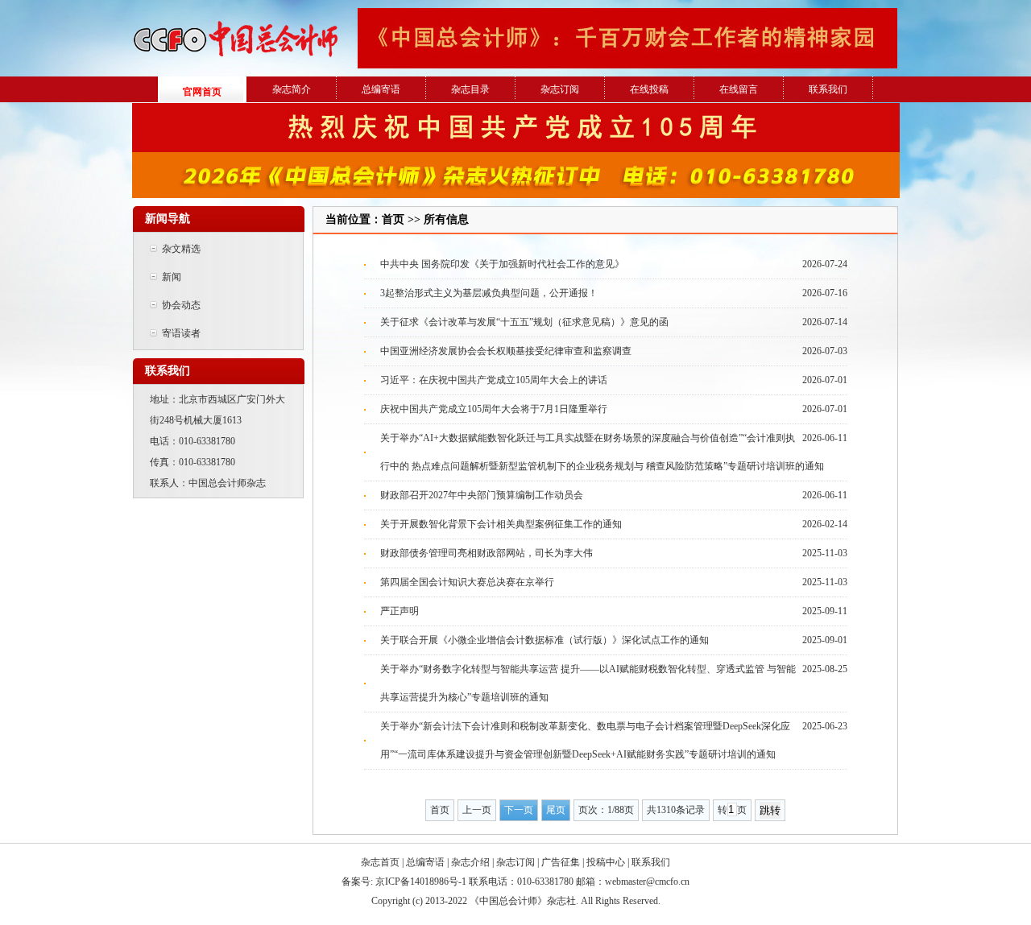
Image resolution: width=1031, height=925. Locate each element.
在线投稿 (649, 89)
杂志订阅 (559, 89)
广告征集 (560, 862)
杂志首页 (380, 862)
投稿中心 (605, 862)
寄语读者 (180, 333)
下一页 (518, 810)
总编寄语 (381, 89)
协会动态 (180, 305)
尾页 (555, 810)
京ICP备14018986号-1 (420, 881)
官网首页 (202, 91)
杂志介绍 (470, 862)
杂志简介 (291, 89)
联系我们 (828, 89)
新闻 (170, 277)
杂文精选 (180, 248)
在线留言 (738, 89)
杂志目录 (470, 89)
